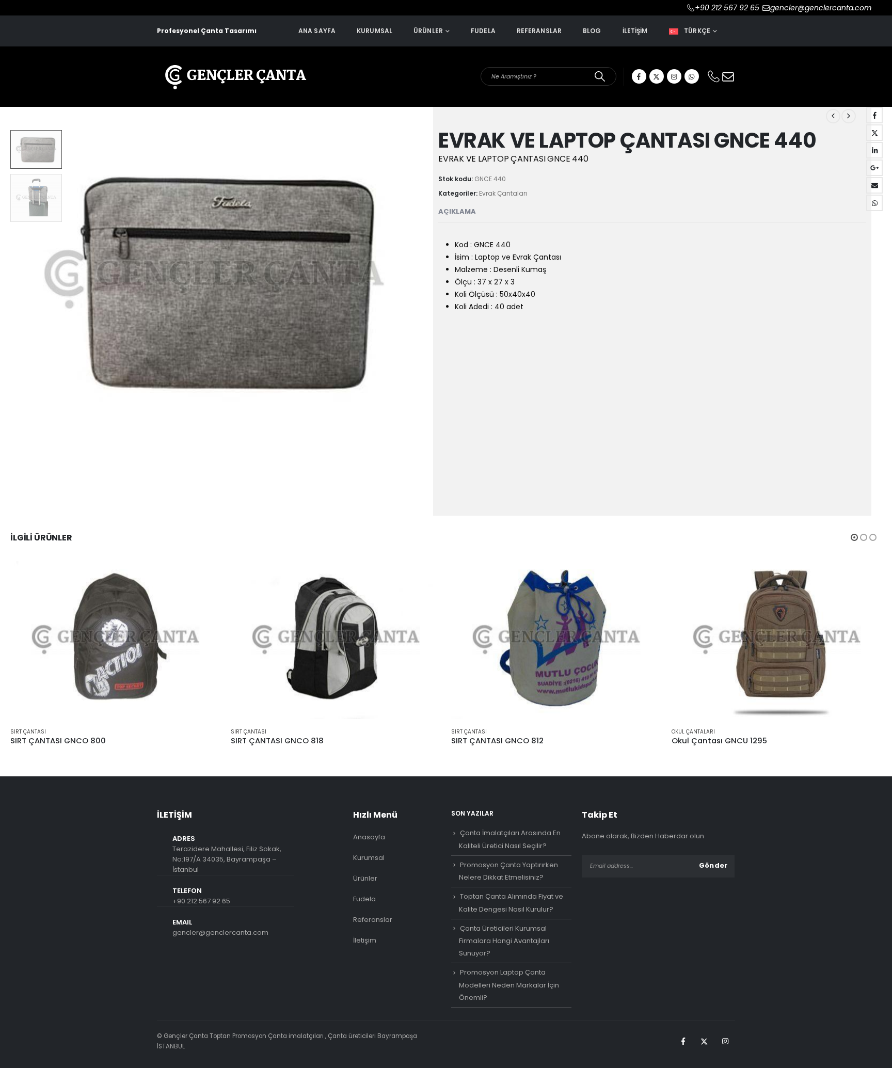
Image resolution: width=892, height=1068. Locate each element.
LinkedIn (874, 150)
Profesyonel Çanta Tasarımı (207, 30)
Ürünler (428, 30)
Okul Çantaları (693, 656)
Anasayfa (369, 761)
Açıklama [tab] (457, 211)
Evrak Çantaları (503, 193)
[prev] (833, 116)
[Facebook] (639, 76)
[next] (848, 116)
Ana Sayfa (317, 30)
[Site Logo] (234, 70)
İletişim (635, 30)
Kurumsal (374, 30)
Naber (874, 203)
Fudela (483, 30)
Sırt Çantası (28, 656)
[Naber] (691, 76)
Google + (874, 168)
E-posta (874, 185)
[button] (425, 280)
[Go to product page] (115, 564)
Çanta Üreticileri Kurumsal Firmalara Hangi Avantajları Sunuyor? (504, 865)
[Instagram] (674, 76)
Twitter (874, 132)
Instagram (725, 965)
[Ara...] (600, 76)
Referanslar (539, 30)
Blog (592, 30)
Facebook (874, 115)
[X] (656, 76)
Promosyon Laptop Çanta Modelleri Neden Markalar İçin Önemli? (509, 909)
